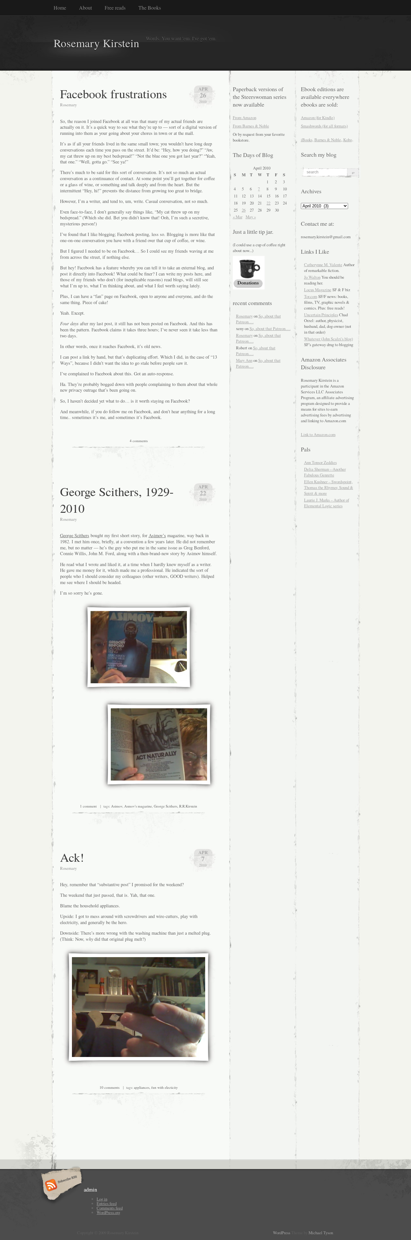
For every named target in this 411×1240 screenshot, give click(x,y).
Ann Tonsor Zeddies (320, 462)
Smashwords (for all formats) (324, 126)
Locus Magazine (317, 290)
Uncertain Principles (321, 315)
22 (268, 203)
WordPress (281, 1233)
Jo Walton (312, 277)
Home (60, 7)
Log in (102, 1199)
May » (251, 217)
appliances (141, 1087)
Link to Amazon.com (318, 434)
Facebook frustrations (113, 93)
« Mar (237, 217)
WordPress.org (108, 1212)
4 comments (139, 440)
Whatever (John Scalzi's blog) (328, 339)
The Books (149, 7)
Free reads (115, 7)
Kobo (347, 140)
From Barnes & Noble (251, 126)
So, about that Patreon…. (270, 328)
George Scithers (74, 535)
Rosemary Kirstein (96, 42)
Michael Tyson (321, 1233)
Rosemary (244, 316)
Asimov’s (157, 535)
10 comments (109, 1087)
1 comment (88, 806)
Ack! (72, 857)
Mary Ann (244, 360)
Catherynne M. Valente (323, 264)
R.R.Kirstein (188, 806)
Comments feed (110, 1208)
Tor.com (310, 296)
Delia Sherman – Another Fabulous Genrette (325, 472)
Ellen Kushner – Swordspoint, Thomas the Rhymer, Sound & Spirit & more (328, 487)
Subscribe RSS (60, 1186)
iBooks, (307, 140)
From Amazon (244, 117)
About (85, 7)
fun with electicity (164, 1087)
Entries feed (107, 1203)
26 (244, 210)
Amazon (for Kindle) (318, 117)
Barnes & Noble (327, 140)
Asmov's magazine (138, 806)
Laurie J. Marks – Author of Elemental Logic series (326, 503)
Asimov (116, 806)
